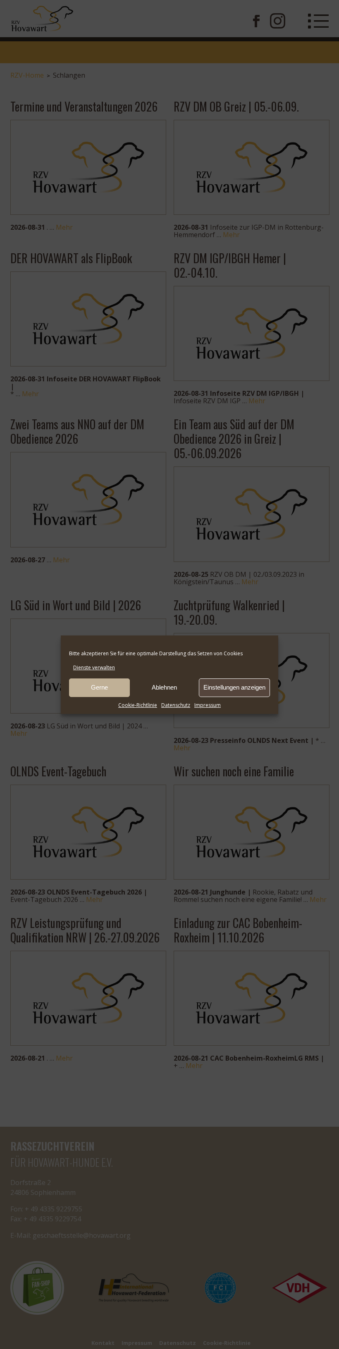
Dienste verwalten (94, 667)
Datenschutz (175, 705)
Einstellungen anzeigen (234, 687)
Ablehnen (164, 687)
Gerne (99, 687)
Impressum (207, 705)
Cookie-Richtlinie (137, 705)
